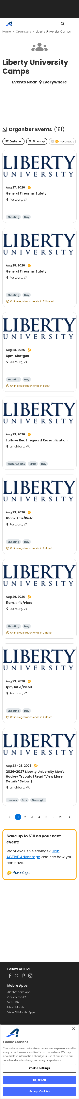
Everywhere (55, 82)
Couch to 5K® (16, 997)
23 (60, 817)
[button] (36, 141)
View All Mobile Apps (21, 1012)
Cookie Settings (39, 1068)
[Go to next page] (69, 817)
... (53, 817)
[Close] (73, 1028)
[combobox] (13, 141)
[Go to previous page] (10, 817)
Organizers (23, 31)
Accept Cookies (39, 1091)
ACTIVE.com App (19, 992)
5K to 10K (13, 1002)
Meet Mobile (16, 1007)
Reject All (39, 1080)
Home (6, 31)
